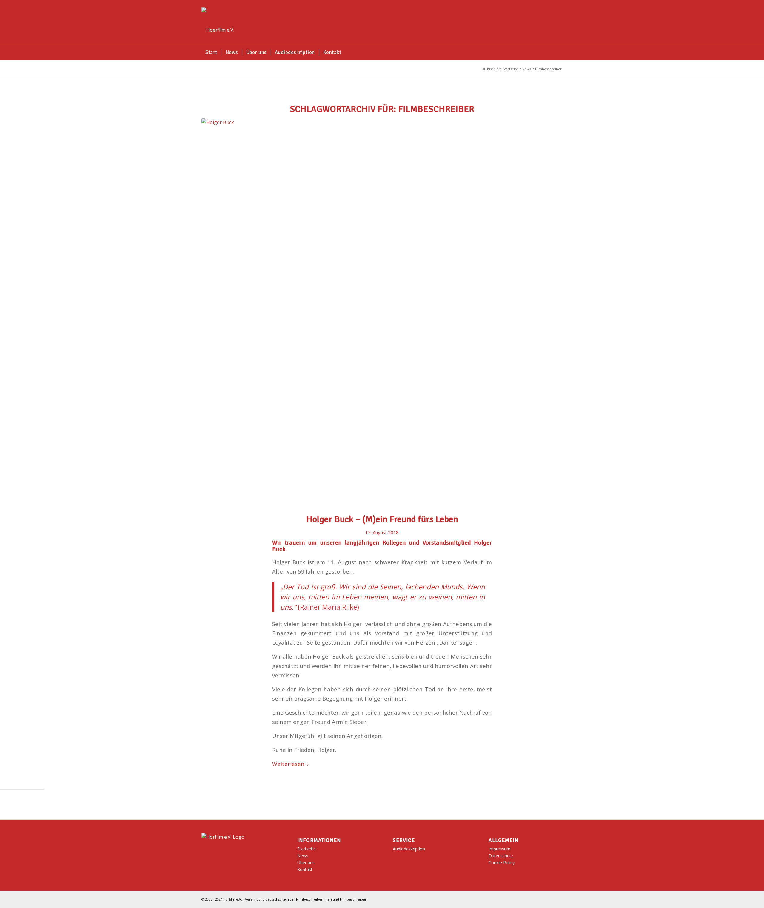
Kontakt (304, 869)
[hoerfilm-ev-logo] (217, 22)
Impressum (499, 849)
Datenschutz (501, 855)
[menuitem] (211, 52)
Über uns (306, 862)
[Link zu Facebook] (558, 898)
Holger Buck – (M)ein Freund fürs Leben (382, 519)
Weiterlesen (288, 763)
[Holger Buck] (382, 312)
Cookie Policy (502, 862)
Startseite (306, 849)
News (302, 855)
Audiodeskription (409, 849)
